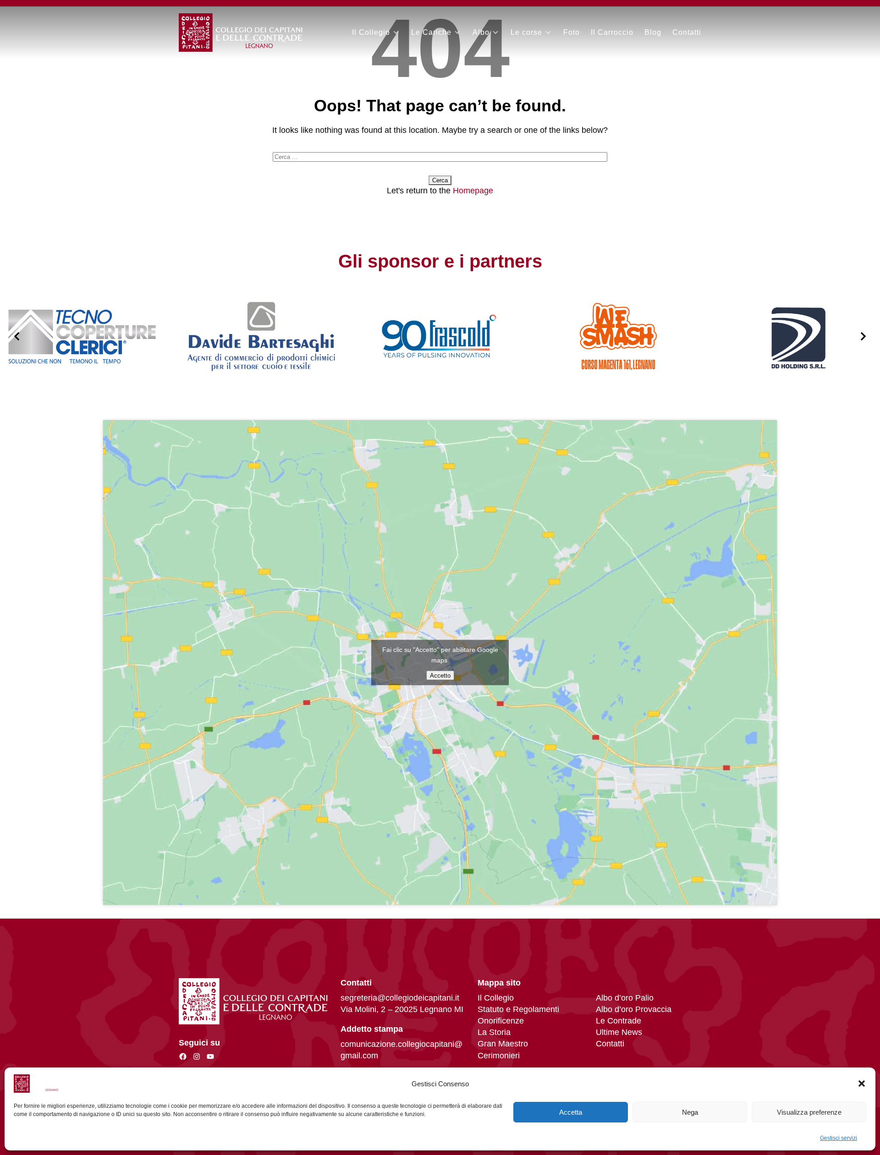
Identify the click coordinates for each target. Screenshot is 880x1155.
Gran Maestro (503, 1043)
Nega (690, 1112)
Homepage (473, 190)
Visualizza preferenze (809, 1112)
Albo (481, 32)
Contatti (686, 32)
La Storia (494, 1032)
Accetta (570, 1112)
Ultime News (619, 1032)
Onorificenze (501, 1020)
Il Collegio (371, 32)
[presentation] (17, 336)
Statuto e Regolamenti (518, 1009)
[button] (861, 1083)
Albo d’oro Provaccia (633, 1009)
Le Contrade (618, 1020)
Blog (652, 32)
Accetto (440, 675)
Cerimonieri (499, 1055)
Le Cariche (431, 32)
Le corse (526, 32)
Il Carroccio (612, 32)
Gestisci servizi (838, 1138)
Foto (571, 32)
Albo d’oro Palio (625, 997)
